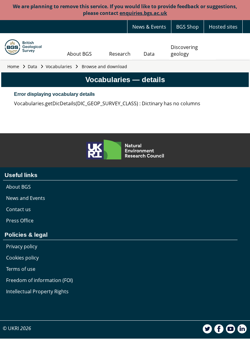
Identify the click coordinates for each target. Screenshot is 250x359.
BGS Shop (187, 26)
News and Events (25, 198)
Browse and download (104, 66)
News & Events (149, 26)
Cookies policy (22, 257)
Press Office (20, 220)
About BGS (79, 54)
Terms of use (20, 269)
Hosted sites (223, 26)
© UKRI (17, 328)
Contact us (18, 209)
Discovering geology (184, 50)
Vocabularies (59, 66)
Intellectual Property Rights (37, 291)
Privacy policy (21, 246)
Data (149, 54)
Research (119, 54)
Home (13, 66)
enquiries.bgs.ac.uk (143, 13)
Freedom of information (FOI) (39, 280)
